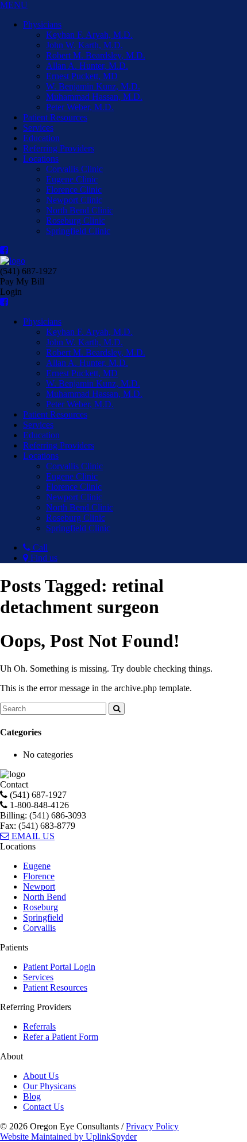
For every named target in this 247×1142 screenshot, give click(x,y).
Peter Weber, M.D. (80, 107)
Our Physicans (49, 1086)
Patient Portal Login (59, 967)
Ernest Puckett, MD (82, 76)
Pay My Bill (22, 281)
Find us (42, 558)
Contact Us (43, 1107)
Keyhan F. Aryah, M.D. (89, 35)
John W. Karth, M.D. (84, 45)
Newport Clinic (74, 200)
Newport (39, 886)
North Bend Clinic (79, 210)
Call (39, 547)
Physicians (42, 24)
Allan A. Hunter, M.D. (87, 66)
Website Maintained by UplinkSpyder (68, 1136)
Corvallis (39, 928)
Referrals (39, 1026)
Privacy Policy (152, 1126)
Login (11, 292)
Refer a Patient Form (60, 1037)
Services (38, 127)
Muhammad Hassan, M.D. (94, 97)
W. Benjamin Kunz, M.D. (93, 86)
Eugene (37, 866)
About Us (41, 1076)
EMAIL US (32, 836)
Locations (41, 158)
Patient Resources (55, 117)
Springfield (43, 917)
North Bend (44, 897)
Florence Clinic (74, 189)
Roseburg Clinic (75, 220)
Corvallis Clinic (74, 169)
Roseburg (40, 907)
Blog (32, 1096)
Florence (39, 876)
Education (41, 138)
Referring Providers (58, 148)
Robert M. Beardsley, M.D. (95, 55)
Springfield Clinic (78, 231)
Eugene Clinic (72, 179)
